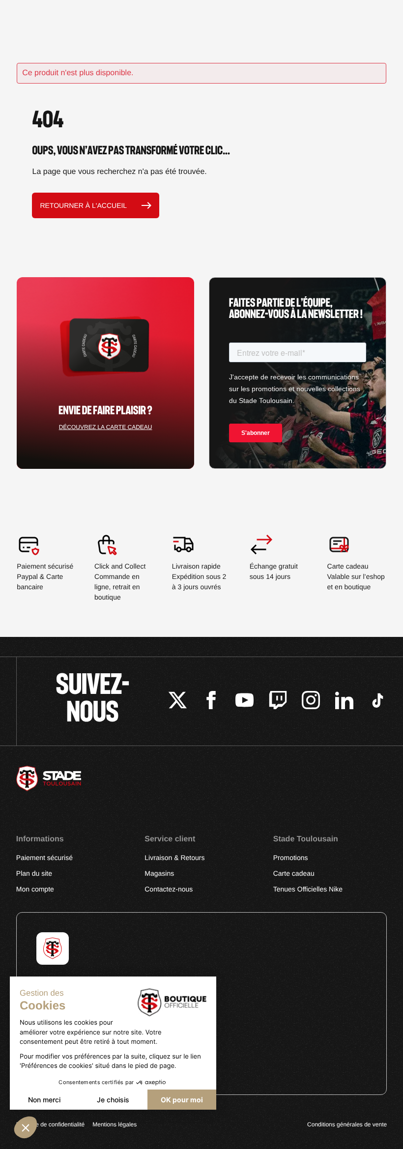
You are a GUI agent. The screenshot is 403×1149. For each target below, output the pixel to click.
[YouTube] (244, 701)
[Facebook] (211, 701)
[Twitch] (278, 701)
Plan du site (34, 873)
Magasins (159, 873)
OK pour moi (182, 1099)
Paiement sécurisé (44, 858)
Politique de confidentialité (50, 1124)
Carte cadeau (294, 873)
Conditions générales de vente (347, 1124)
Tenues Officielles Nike (308, 889)
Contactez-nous (168, 889)
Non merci (44, 1099)
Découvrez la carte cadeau (105, 427)
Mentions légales (114, 1124)
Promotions (290, 858)
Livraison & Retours (174, 858)
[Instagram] (311, 701)
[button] (25, 1127)
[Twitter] (178, 701)
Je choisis (113, 1099)
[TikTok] (378, 701)
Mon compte (35, 889)
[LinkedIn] (344, 701)
